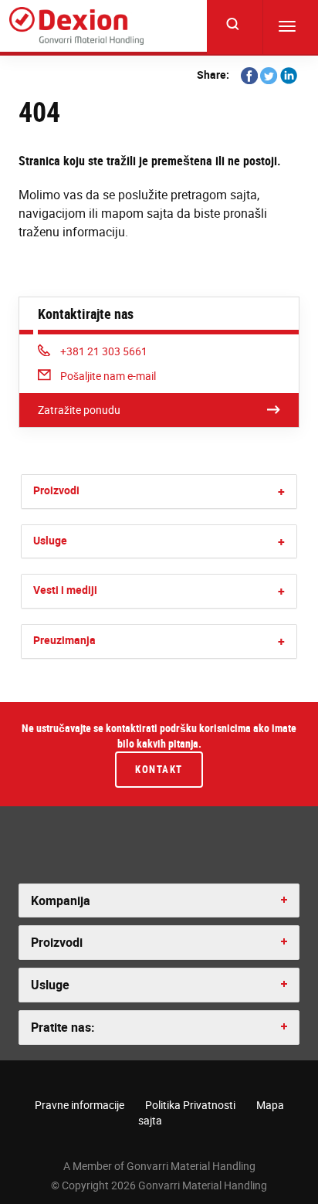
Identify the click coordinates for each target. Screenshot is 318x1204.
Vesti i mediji (65, 589)
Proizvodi (56, 490)
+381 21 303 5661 (103, 351)
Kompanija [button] (60, 900)
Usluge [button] (50, 984)
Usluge (50, 540)
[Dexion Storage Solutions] (76, 26)
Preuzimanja (64, 640)
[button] (281, 491)
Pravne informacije (79, 1104)
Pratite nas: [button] (63, 1027)
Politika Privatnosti (190, 1104)
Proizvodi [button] (57, 942)
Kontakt (159, 769)
